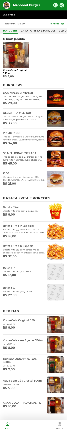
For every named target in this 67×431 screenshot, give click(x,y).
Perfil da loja (57, 23)
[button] (7, 425)
